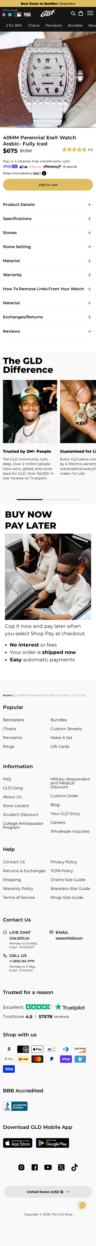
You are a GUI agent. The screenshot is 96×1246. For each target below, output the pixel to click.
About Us (12, 797)
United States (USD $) (45, 1192)
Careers (57, 822)
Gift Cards (59, 746)
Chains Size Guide (67, 879)
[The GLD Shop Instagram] (21, 1167)
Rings (8, 746)
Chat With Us (19, 938)
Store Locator (16, 805)
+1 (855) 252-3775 (21, 961)
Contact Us (14, 862)
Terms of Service (19, 897)
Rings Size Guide (66, 897)
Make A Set (61, 737)
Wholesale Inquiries (69, 831)
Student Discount (20, 814)
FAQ (7, 779)
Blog (55, 804)
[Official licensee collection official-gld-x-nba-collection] (27, 15)
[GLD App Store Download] (17, 1143)
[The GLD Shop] (48, 13)
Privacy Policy (63, 862)
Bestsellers (13, 720)
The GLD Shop (61, 1214)
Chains (9, 728)
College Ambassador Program (23, 825)
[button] (73, 13)
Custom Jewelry (66, 728)
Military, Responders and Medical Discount (70, 783)
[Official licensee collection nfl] (3, 15)
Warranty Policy (18, 888)
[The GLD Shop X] (61, 1167)
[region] (48, 440)
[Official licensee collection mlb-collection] (18, 15)
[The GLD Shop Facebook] (34, 1167)
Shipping (12, 879)
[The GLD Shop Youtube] (48, 1167)
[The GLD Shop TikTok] (74, 1167)
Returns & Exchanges (24, 870)
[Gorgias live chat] (82, 1205)
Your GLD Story (65, 813)
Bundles (58, 720)
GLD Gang (13, 788)
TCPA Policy (61, 870)
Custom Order (64, 796)
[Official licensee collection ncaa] (10, 15)
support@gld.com (69, 938)
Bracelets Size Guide (70, 888)
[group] (48, 3)
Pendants (12, 737)
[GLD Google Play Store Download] (52, 1143)
